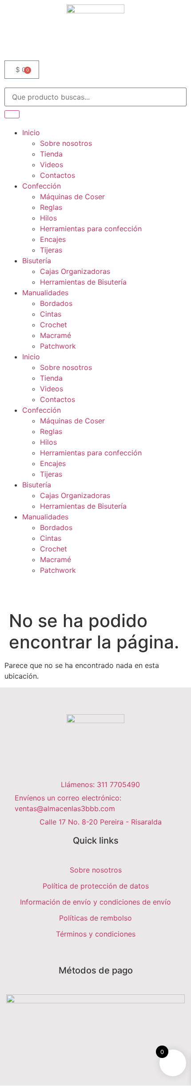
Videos (51, 164)
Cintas (50, 314)
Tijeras (51, 249)
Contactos (57, 175)
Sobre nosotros (66, 143)
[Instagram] (98, 955)
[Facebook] (93, 955)
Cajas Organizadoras (75, 271)
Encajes (53, 239)
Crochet (53, 324)
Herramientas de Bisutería (83, 282)
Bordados (56, 303)
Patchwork (58, 346)
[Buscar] (12, 114)
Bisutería (36, 260)
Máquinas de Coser (72, 196)
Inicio (31, 132)
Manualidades (45, 292)
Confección (41, 185)
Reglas (51, 207)
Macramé (55, 335)
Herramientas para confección (91, 228)
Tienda (51, 153)
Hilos (48, 217)
